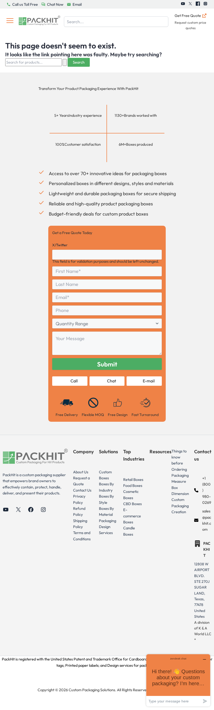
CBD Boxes (132, 503)
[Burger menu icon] (10, 21)
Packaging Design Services (107, 526)
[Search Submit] (65, 62)
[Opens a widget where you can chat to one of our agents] (178, 680)
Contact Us (82, 490)
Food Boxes (132, 485)
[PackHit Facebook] (198, 4)
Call (74, 380)
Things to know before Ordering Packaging (180, 463)
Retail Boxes (133, 479)
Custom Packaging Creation (180, 505)
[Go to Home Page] (39, 21)
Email (77, 4)
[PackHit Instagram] (205, 4)
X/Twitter (60, 245)
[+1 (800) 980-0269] (202, 490)
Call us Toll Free (25, 4)
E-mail (149, 380)
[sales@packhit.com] (202, 520)
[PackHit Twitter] (190, 4)
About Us (80, 471)
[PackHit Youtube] (183, 4)
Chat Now (55, 4)
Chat (111, 380)
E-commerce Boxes (132, 515)
